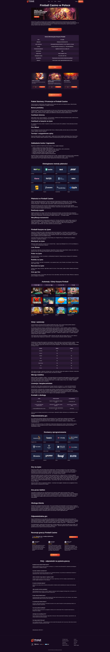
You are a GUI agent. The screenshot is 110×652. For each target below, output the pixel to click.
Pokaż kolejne (55, 554)
